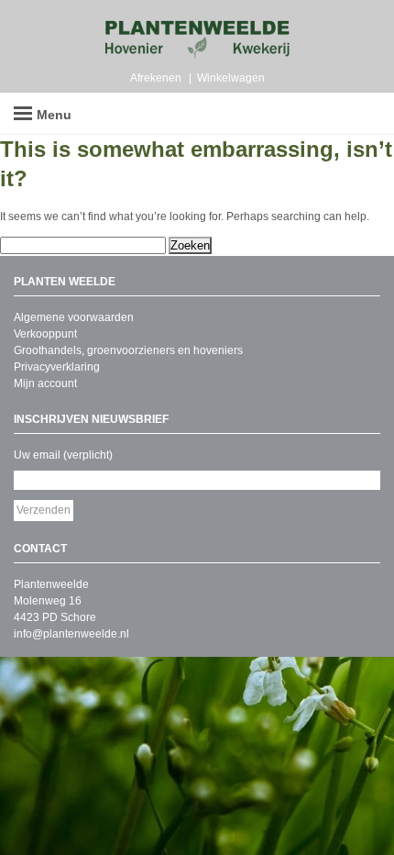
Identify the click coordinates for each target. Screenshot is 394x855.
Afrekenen (155, 78)
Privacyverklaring (57, 367)
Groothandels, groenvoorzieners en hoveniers (128, 350)
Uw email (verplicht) (63, 455)
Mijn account (45, 383)
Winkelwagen (231, 78)
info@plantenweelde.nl (71, 633)
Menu (54, 114)
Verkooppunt (45, 334)
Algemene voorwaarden (74, 317)
